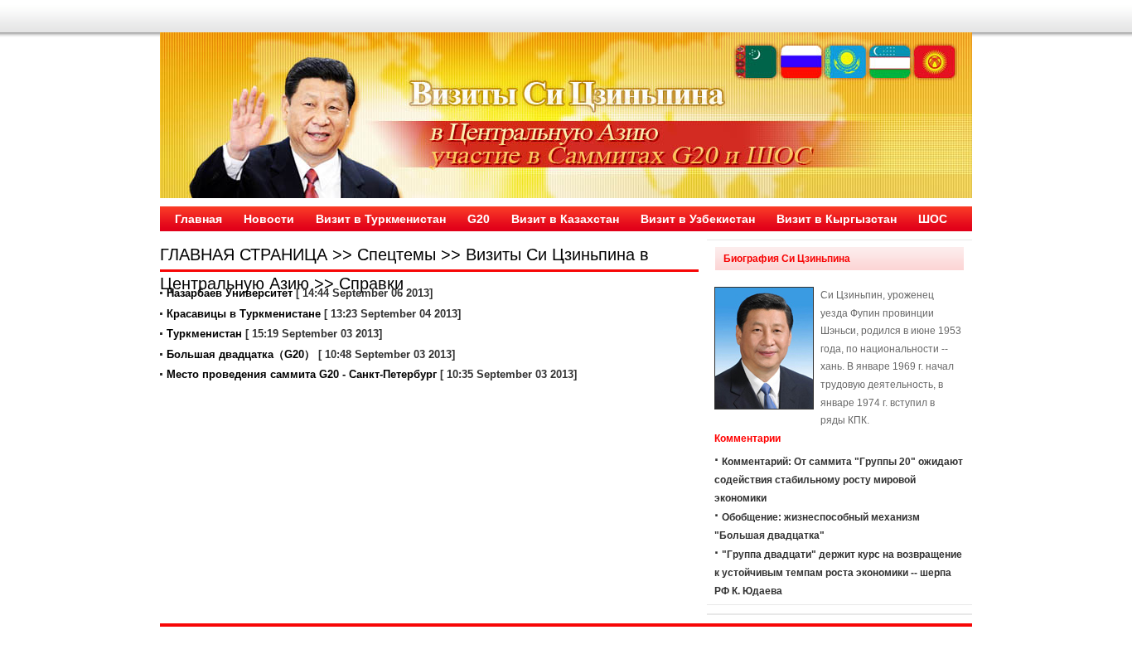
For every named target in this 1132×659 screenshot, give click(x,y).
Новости (269, 218)
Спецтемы (396, 254)
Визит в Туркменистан (381, 218)
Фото (291, 243)
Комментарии (214, 243)
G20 (478, 218)
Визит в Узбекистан (698, 218)
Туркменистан (204, 333)
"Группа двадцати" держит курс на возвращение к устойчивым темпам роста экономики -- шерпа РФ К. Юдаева (838, 572)
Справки (371, 283)
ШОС (932, 218)
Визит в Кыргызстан (836, 218)
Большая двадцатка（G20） (241, 354)
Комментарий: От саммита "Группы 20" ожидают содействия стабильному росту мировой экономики (838, 479)
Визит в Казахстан (565, 218)
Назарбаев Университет (230, 293)
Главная (198, 218)
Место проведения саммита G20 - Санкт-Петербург (302, 374)
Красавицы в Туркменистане (244, 314)
